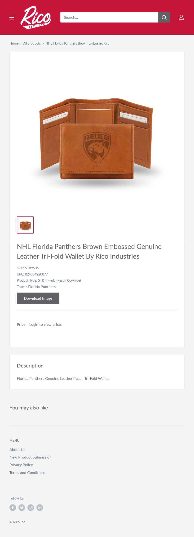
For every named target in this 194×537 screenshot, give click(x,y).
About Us (17, 449)
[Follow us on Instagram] (30, 507)
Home (13, 43)
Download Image (38, 298)
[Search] (164, 17)
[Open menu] (11, 17)
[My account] (181, 17)
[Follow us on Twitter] (21, 507)
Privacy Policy (21, 464)
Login (33, 324)
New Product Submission (30, 457)
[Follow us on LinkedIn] (39, 507)
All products (32, 43)
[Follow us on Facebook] (12, 507)
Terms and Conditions (27, 472)
